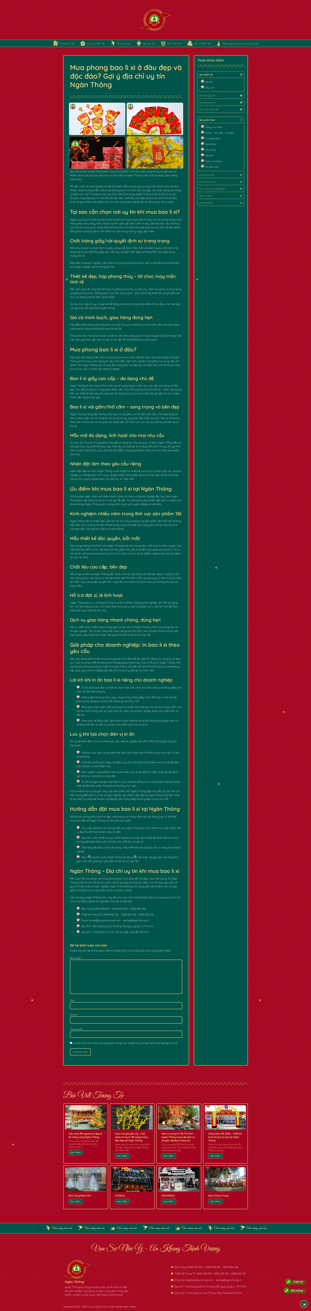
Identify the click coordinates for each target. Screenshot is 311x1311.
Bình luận (76, 958)
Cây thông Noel (207, 175)
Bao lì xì (209, 81)
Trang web (76, 1029)
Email (74, 1014)
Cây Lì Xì (209, 87)
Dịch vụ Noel (205, 195)
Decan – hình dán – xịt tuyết (219, 132)
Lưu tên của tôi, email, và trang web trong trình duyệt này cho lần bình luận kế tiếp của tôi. (125, 1043)
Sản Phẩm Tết (206, 74)
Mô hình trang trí (207, 181)
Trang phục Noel (213, 127)
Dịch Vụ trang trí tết (208, 109)
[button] (221, 75)
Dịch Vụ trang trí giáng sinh (212, 188)
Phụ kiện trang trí (207, 102)
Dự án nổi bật (206, 202)
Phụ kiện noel (212, 166)
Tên (73, 1000)
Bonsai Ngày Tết (207, 95)
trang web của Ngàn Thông (124, 828)
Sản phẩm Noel (207, 120)
